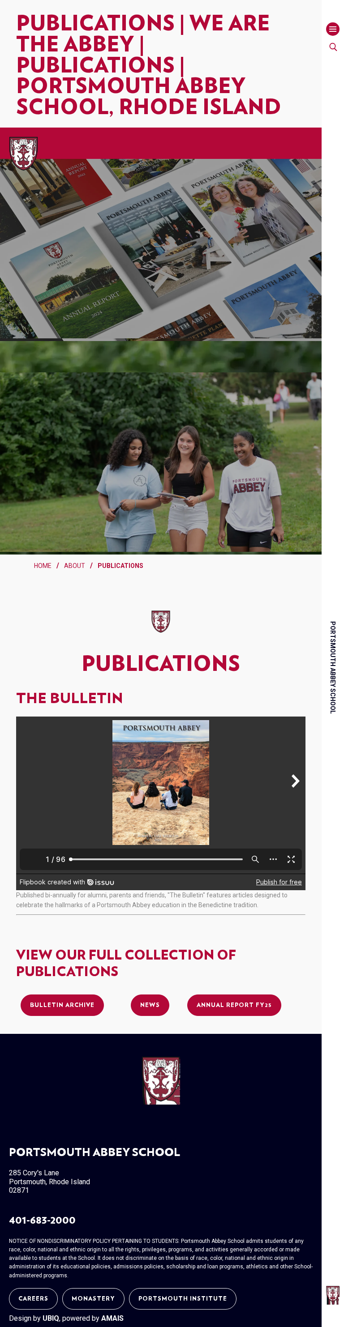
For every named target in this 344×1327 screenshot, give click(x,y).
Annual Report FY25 (234, 1005)
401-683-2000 (42, 1220)
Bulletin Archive (62, 1005)
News (150, 1005)
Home (43, 565)
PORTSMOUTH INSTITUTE (182, 1299)
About (74, 565)
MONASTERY (93, 1299)
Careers (33, 1299)
